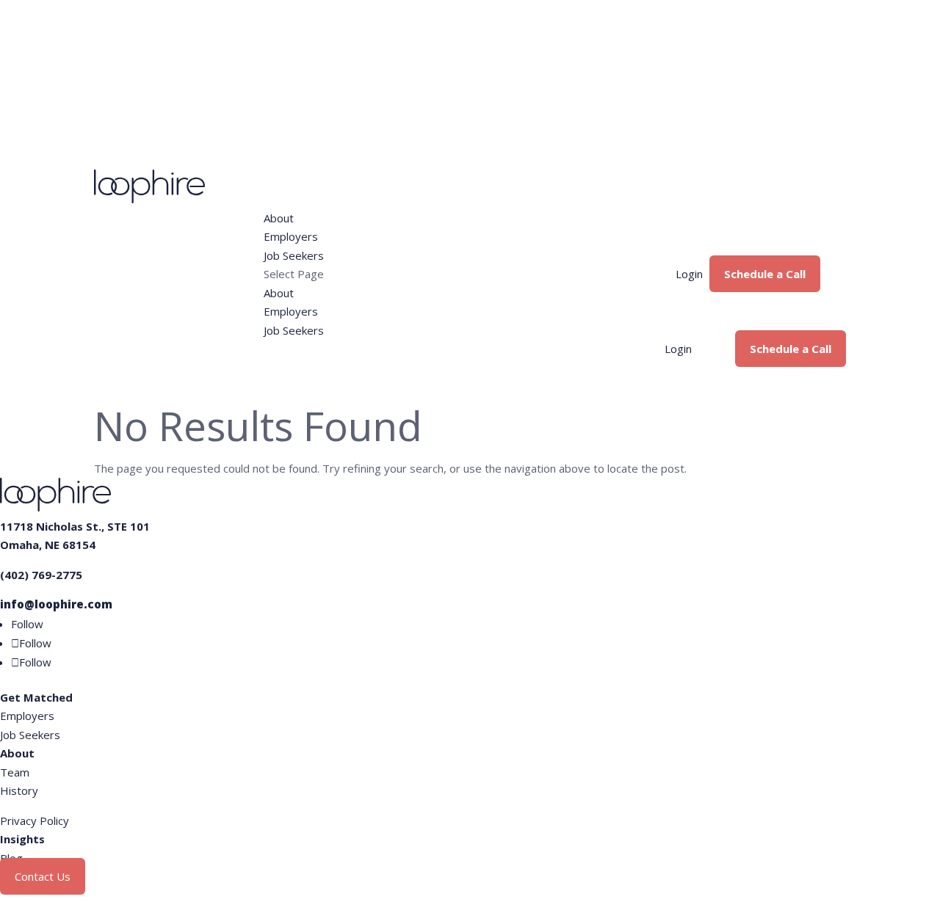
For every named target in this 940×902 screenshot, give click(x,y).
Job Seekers (294, 255)
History (19, 790)
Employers (291, 236)
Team (14, 772)
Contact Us (42, 876)
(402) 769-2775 (41, 574)
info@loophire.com (56, 604)
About (279, 218)
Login (689, 273)
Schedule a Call (765, 273)
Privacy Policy (34, 820)
